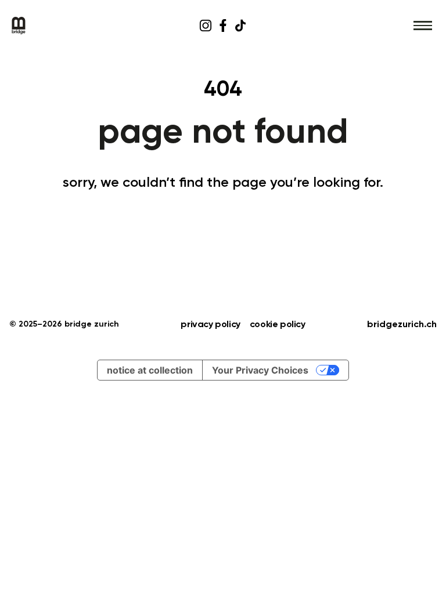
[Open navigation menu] (423, 25)
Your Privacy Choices (260, 370)
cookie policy (277, 324)
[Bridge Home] (80, 25)
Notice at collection (150, 370)
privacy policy (210, 324)
